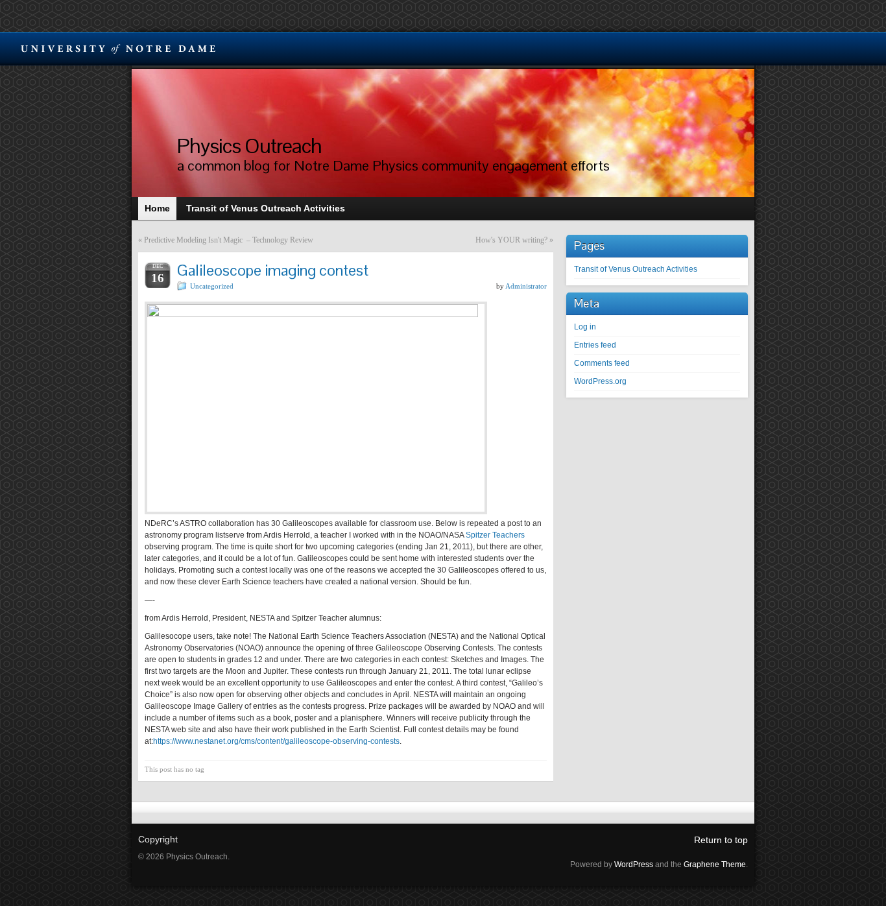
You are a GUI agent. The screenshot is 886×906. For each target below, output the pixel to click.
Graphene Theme (715, 864)
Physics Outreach (249, 145)
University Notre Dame (118, 48)
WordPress (633, 864)
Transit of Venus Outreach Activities (635, 269)
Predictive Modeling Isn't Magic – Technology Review (228, 239)
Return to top (721, 840)
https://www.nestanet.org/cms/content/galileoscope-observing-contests (276, 741)
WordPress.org (600, 381)
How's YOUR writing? (511, 239)
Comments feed (602, 363)
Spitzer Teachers (495, 535)
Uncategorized (211, 286)
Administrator (526, 286)
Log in (585, 326)
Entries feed (595, 345)
